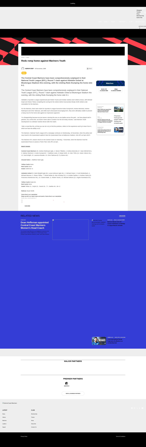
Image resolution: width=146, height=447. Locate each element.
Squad (4, 427)
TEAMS (105, 21)
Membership (34, 414)
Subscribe (27, 206)
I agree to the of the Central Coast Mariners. (38, 200)
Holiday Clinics (140, 21)
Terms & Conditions (120, 436)
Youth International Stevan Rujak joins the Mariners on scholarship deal (104, 131)
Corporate (122, 21)
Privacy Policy (33, 200)
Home (22, 57)
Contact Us (33, 427)
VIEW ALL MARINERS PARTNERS (73, 393)
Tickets (33, 417)
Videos (113, 21)
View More (122, 215)
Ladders (4, 423)
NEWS (100, 21)
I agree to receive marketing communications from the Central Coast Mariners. (43, 202)
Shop (32, 420)
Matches (4, 420)
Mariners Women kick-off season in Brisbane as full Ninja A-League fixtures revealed (105, 121)
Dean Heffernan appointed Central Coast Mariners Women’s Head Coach (104, 110)
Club (130, 21)
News (27, 57)
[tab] (103, 89)
